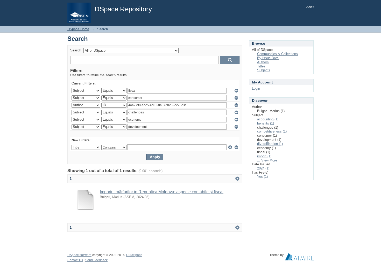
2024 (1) (263, 168)
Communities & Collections (277, 54)
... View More (267, 160)
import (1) (264, 156)
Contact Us (75, 260)
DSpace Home (78, 29)
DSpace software (79, 255)
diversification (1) (270, 144)
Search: (76, 50)
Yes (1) (262, 177)
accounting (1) (267, 119)
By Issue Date (268, 58)
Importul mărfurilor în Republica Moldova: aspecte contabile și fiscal (161, 192)
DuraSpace (134, 255)
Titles (261, 66)
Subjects (263, 70)
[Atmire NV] (299, 258)
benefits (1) (265, 123)
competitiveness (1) (272, 131)
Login (310, 6)
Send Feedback (96, 260)
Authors (263, 62)
